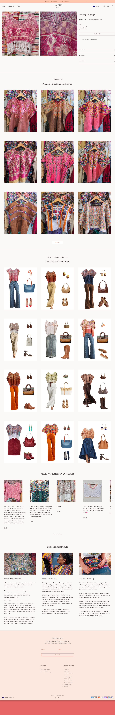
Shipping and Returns (69, 680)
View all (57, 242)
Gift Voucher (67, 679)
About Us (11, 6)
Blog (19, 6)
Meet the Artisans (68, 673)
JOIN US (57, 655)
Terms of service (68, 682)
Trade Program (68, 677)
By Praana (57, 697)
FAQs (65, 675)
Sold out (97, 34)
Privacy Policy (67, 684)
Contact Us (67, 671)
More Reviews (57, 534)
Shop (3, 6)
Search (66, 686)
